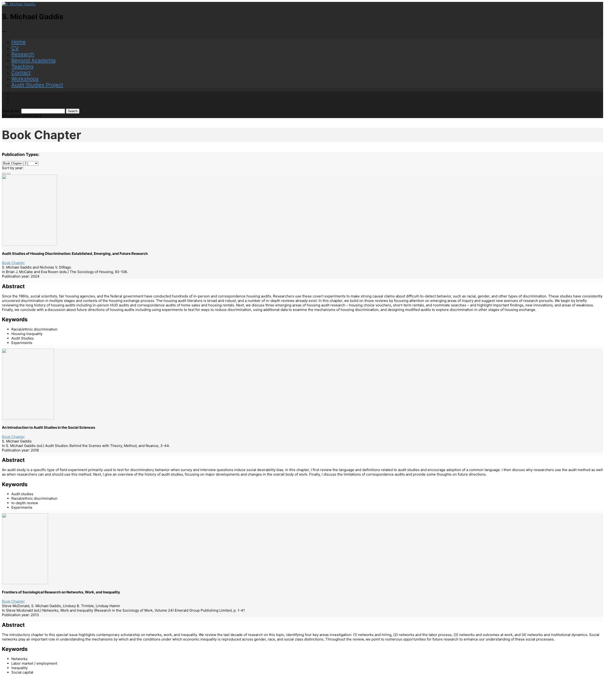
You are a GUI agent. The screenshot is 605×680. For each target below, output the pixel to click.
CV (15, 48)
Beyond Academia (33, 60)
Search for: (11, 111)
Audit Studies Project (37, 85)
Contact (21, 73)
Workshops (25, 79)
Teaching (22, 66)
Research (22, 54)
